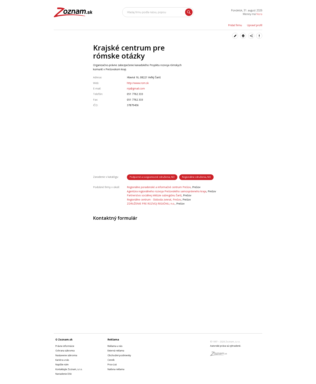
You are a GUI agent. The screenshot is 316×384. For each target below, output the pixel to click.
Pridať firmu (235, 25)
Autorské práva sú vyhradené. (225, 345)
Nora (259, 14)
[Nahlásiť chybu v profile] (259, 36)
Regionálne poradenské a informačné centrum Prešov (159, 187)
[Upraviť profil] (235, 36)
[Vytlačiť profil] (243, 36)
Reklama (113, 339)
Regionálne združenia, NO (196, 177)
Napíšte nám (62, 364)
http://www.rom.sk (138, 83)
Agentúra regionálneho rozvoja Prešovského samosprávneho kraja (166, 191)
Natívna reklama (116, 369)
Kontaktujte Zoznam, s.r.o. (68, 369)
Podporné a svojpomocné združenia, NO (152, 177)
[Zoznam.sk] (220, 354)
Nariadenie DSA (63, 373)
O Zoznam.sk (64, 339)
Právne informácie (64, 346)
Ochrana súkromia (65, 350)
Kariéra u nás (62, 359)
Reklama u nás (115, 346)
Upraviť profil (254, 25)
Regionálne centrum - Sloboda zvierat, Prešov (154, 199)
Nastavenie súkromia (66, 355)
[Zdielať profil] (251, 36)
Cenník (111, 359)
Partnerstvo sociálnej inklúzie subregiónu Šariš (154, 195)
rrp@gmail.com (136, 88)
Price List (112, 364)
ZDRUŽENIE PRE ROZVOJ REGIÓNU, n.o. (151, 203)
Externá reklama (116, 350)
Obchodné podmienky (119, 355)
